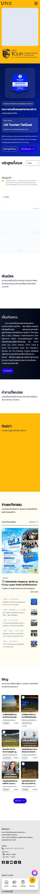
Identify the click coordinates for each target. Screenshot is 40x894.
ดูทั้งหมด (18, 803)
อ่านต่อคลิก (8, 374)
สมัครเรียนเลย (26, 149)
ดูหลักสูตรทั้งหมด (10, 149)
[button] (36, 3)
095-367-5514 (19, 851)
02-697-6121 (9, 851)
